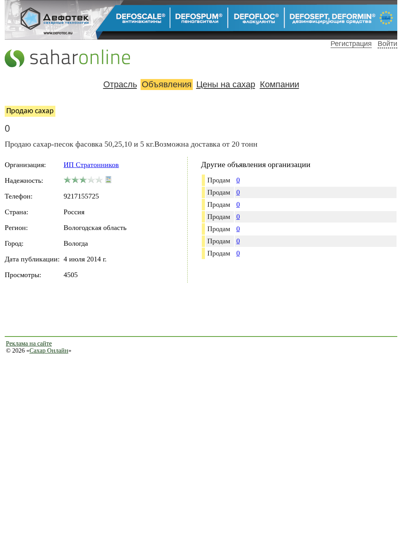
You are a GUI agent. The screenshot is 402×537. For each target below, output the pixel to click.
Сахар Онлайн (48, 350)
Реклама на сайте (29, 343)
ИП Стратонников (91, 165)
